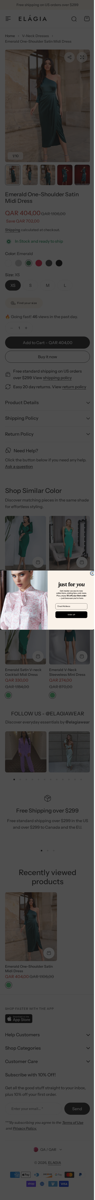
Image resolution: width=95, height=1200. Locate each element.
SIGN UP (69, 615)
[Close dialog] (90, 573)
